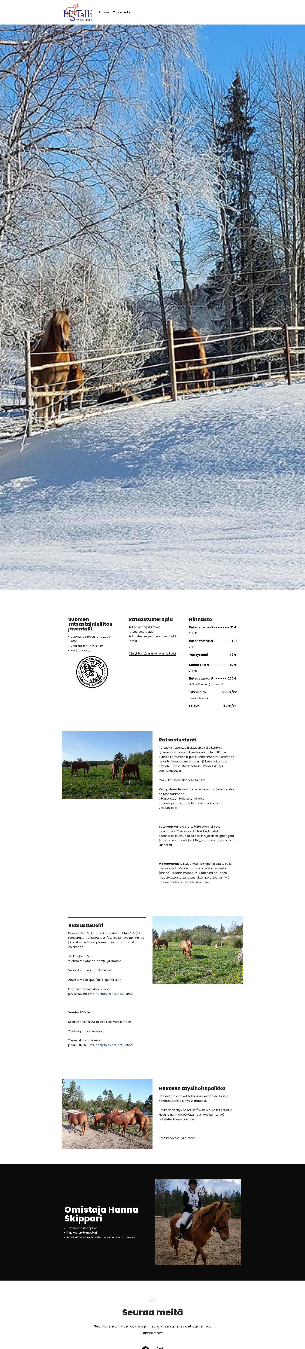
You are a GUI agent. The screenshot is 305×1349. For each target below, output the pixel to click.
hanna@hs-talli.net (109, 994)
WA (92, 994)
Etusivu (104, 12)
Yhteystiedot (122, 12)
